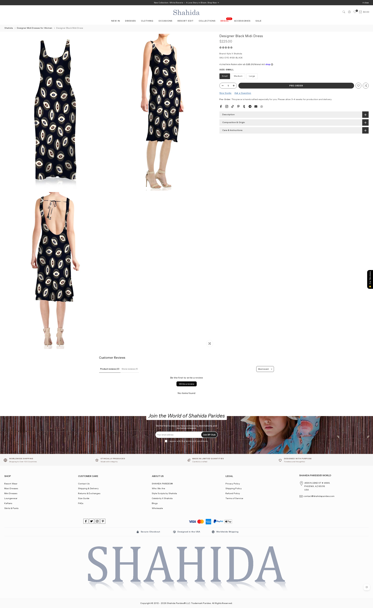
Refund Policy (233, 493)
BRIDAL (226, 20)
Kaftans (8, 503)
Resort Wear (10, 483)
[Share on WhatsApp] (261, 106)
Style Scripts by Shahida (164, 493)
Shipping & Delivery (88, 488)
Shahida (9, 28)
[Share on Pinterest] (238, 106)
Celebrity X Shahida (162, 498)
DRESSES (130, 21)
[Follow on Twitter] (91, 521)
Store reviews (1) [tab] (130, 369)
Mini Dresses (10, 493)
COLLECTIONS (207, 21)
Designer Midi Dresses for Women (35, 28)
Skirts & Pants (11, 508)
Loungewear (10, 498)
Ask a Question (242, 93)
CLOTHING (147, 21)
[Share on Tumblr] (244, 106)
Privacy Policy (233, 483)
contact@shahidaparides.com (319, 496)
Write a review (186, 383)
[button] (226, 47)
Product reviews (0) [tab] (109, 369)
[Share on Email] (255, 106)
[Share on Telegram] (250, 106)
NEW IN (115, 21)
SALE (259, 21)
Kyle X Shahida (234, 53)
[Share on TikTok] (232, 106)
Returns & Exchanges (89, 493)
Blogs (155, 503)
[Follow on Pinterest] (102, 521)
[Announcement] (186, 2)
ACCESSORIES (242, 21)
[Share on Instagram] (226, 106)
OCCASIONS (166, 21)
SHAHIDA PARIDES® (162, 483)
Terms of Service (234, 498)
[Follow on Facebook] (85, 521)
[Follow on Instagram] (97, 521)
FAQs (80, 503)
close (8, 3)
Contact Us (84, 483)
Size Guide (225, 93)
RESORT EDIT (186, 21)
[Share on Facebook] (220, 106)
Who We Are (158, 488)
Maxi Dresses (11, 488)
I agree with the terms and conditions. (188, 441)
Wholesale (157, 508)
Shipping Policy (234, 488)
